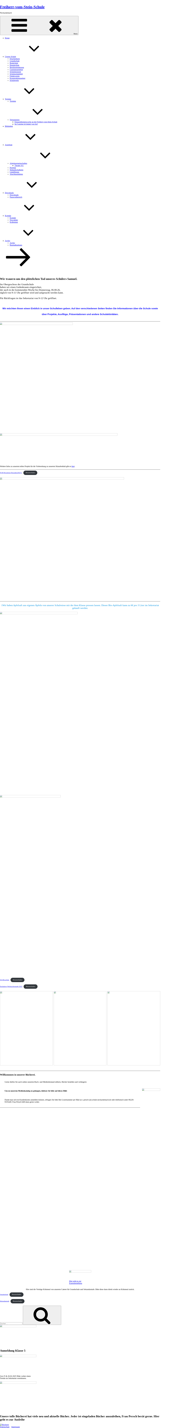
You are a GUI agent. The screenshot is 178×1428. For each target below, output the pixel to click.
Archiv (7, 241)
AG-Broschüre (4, 980)
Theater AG (19, 166)
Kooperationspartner (17, 78)
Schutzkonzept (15, 72)
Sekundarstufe (4, 1301)
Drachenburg (15, 59)
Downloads (9, 193)
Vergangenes (14, 120)
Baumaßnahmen (16, 245)
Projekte (13, 168)
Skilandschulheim (16, 170)
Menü (75, 34)
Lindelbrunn (14, 172)
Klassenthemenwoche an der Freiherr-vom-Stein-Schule (36, 122)
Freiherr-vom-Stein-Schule (22, 7)
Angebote (8, 145)
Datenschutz (4, 1427)
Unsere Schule (10, 57)
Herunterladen (30, 473)
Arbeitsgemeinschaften (18, 163)
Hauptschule (14, 65)
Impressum (15, 1427)
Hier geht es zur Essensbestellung (75, 1282)
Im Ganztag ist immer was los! (26, 124)
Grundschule (14, 61)
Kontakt (8, 216)
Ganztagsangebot (16, 70)
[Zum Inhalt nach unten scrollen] (18, 266)
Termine (8, 99)
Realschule (14, 63)
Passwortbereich (16, 197)
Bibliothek (9, 126)
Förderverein (14, 76)
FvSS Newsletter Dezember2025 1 (11, 473)
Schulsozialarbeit (16, 74)
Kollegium (14, 222)
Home (7, 38)
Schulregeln (14, 80)
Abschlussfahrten (16, 174)
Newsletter (14, 220)
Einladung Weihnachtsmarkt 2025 (11, 986)
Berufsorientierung (17, 67)
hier (73, 466)
